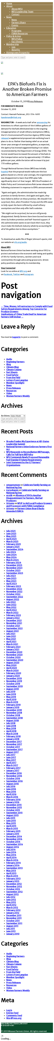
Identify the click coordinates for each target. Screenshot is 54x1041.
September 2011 (14, 923)
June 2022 (11, 604)
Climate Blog (12, 367)
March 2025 (12, 541)
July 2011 (10, 928)
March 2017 (12, 765)
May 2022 (11, 607)
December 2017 (14, 741)
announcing (42, 122)
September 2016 (14, 781)
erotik (9, 495)
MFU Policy (17, 39)
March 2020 (12, 670)
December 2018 (14, 710)
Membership (12, 44)
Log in (9, 1010)
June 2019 (11, 694)
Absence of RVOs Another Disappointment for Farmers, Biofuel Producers (24, 498)
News (9, 17)
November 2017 (14, 744)
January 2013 (12, 881)
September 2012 (14, 891)
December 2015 (14, 804)
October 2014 (13, 841)
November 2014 (14, 839)
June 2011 (11, 931)
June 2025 (11, 533)
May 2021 (11, 639)
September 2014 (14, 844)
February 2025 (13, 544)
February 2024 (13, 562)
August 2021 (12, 631)
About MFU (17, 9)
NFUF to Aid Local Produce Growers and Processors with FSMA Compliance (29, 504)
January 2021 (12, 649)
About (9, 6)
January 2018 (12, 739)
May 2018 (11, 728)
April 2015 (11, 826)
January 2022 (13, 617)
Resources (11, 390)
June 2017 (11, 757)
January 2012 (12, 912)
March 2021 (12, 644)
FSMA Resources (20, 33)
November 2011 (14, 918)
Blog (8, 364)
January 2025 (13, 546)
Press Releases (35, 101)
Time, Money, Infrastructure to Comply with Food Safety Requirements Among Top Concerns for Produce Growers (26, 309)
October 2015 (13, 810)
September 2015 (14, 812)
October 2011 (13, 920)
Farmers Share (19, 22)
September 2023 (14, 573)
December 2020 (14, 652)
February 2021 (13, 646)
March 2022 (12, 612)
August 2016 (12, 783)
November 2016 (14, 775)
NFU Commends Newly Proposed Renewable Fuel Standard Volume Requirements (27, 458)
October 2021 (13, 625)
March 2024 (12, 560)
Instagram (29, 274)
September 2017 (14, 749)
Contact (15, 14)
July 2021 (10, 633)
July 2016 (10, 786)
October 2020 (13, 657)
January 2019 (12, 707)
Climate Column (13, 369)
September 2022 (14, 596)
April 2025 (11, 538)
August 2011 (12, 926)
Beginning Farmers (15, 361)
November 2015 (14, 807)
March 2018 (12, 733)
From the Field (13, 377)
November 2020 (14, 654)
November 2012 (14, 886)
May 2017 (11, 760)
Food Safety (12, 375)
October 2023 (13, 570)
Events (15, 25)
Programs (16, 30)
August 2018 (12, 720)
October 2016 (13, 778)
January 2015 (12, 833)
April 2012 (11, 905)
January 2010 (12, 934)
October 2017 (13, 747)
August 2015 (12, 815)
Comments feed (14, 1015)
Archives (5, 415)
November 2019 (14, 681)
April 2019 (11, 699)
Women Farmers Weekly (18, 396)
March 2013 (12, 876)
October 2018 (13, 715)
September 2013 (14, 868)
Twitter (16, 274)
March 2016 (12, 797)
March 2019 (12, 702)
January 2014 (12, 865)
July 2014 (10, 849)
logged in (16, 337)
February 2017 (13, 768)
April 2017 (11, 762)
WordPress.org (13, 1018)
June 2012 (11, 899)
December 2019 (14, 678)
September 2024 (14, 549)
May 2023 (11, 581)
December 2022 (14, 589)
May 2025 (11, 536)
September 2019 (14, 686)
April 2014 (11, 857)
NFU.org (23, 271)
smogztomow (13, 485)
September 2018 (14, 718)
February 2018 (13, 736)
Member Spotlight (15, 382)
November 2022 (14, 591)
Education (11, 28)
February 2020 (13, 673)
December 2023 (14, 565)
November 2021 (14, 623)
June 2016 (11, 789)
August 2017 (12, 752)
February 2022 (13, 615)
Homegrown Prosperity (17, 52)
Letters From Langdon (17, 380)
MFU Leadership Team (22, 11)
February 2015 (13, 831)
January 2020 (13, 675)
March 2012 (12, 907)
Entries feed (12, 1013)
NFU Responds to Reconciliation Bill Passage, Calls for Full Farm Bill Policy (28, 453)
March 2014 (12, 860)
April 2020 (11, 668)
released (5, 138)
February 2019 (13, 704)
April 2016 (11, 794)
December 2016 (14, 773)
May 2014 (11, 854)
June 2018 (11, 725)
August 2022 (12, 599)
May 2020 (11, 665)
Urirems (10, 503)
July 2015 (10, 818)
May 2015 (11, 823)
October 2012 (13, 889)
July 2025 (11, 531)
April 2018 (11, 731)
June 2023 (11, 578)
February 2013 (13, 878)
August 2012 (12, 894)
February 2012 (13, 910)
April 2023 (11, 583)
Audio (9, 359)
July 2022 (11, 602)
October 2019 (13, 683)
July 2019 (10, 691)
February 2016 (13, 799)
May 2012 (11, 902)
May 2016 (11, 791)
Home (9, 3)
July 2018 (10, 723)
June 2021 (11, 636)
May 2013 (11, 870)
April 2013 (11, 873)
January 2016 (12, 802)
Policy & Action (13, 36)
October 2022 (13, 594)
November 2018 (14, 712)
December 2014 (14, 836)
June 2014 (11, 852)
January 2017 (12, 770)
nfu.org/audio (20, 242)
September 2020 (14, 660)
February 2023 (13, 586)
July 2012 (10, 897)
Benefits (16, 49)
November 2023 (14, 567)
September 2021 (14, 628)
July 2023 (11, 575)
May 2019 (11, 696)
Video (9, 393)
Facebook (8, 274)
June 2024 (11, 554)
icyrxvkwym (12, 490)
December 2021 (14, 620)
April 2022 (11, 610)
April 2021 (11, 641)
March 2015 (12, 828)
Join (13, 47)
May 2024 (11, 557)
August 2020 (12, 662)
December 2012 (14, 883)
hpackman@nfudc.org (11, 117)
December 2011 (13, 915)
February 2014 (13, 862)
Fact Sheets (17, 41)
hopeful (4, 172)
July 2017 (10, 754)
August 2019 (12, 689)
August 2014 (12, 847)
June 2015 (11, 820)
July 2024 (11, 552)
